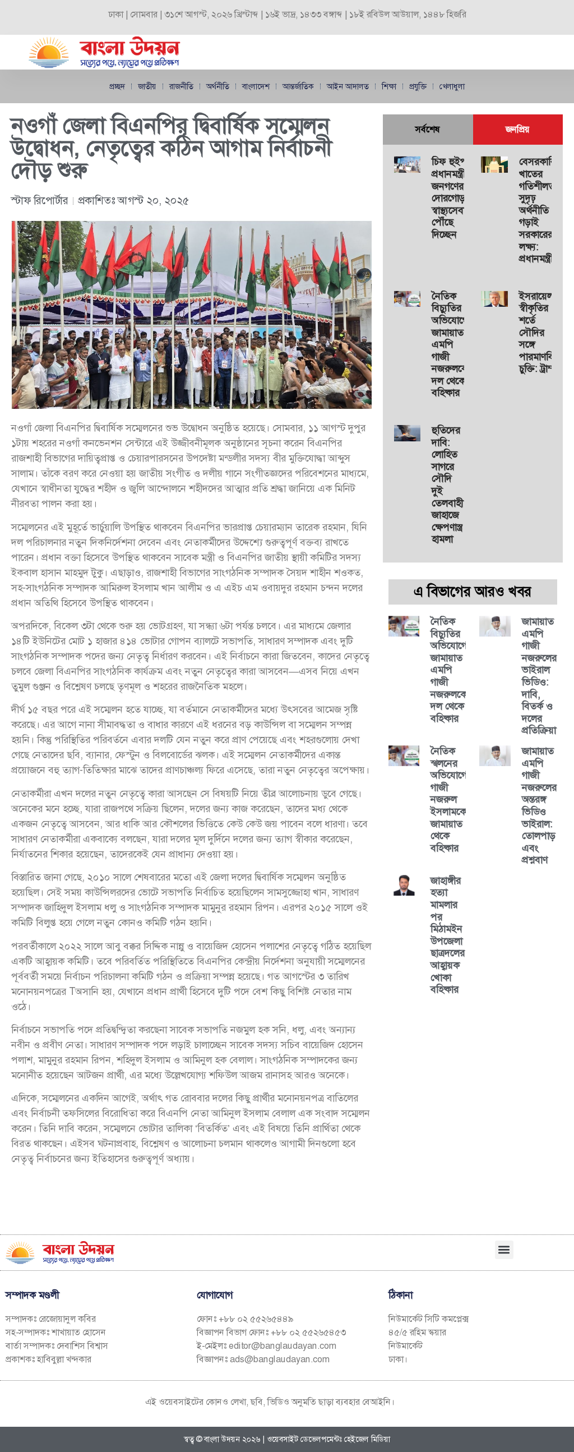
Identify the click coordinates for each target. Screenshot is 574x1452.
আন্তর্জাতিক (298, 86)
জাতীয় (147, 86)
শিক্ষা (389, 86)
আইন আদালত (348, 86)
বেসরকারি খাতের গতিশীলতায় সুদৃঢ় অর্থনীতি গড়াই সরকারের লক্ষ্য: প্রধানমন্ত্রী (541, 210)
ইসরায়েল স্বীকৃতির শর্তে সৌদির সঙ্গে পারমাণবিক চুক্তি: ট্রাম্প (540, 332)
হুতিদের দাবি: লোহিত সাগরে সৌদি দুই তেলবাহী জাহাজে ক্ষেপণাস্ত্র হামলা (447, 484)
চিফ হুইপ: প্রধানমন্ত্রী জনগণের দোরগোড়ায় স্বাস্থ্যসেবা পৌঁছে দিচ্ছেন (452, 198)
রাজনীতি (181, 86)
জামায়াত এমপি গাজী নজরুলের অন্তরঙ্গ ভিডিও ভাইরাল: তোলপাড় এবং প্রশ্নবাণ (539, 805)
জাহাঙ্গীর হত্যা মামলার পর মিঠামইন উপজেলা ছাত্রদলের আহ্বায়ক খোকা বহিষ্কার (447, 935)
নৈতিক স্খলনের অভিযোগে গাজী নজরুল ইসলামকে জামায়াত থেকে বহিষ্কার (448, 799)
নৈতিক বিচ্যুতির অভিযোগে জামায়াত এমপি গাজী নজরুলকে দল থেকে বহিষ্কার (450, 344)
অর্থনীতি (217, 86)
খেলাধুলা (452, 86)
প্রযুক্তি (418, 86)
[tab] (428, 129)
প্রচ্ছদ (117, 86)
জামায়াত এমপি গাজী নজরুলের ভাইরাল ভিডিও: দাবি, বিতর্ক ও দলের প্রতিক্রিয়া (539, 676)
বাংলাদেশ (256, 86)
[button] (504, 1250)
